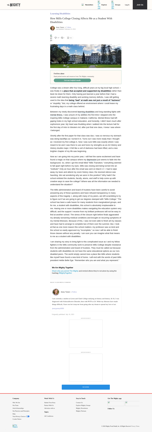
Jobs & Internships (18, 408)
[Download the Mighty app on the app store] (116, 403)
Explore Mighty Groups (83, 405)
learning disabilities (86, 112)
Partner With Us (49, 405)
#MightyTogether (65, 273)
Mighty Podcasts (81, 411)
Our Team (15, 405)
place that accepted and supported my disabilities (87, 91)
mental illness (56, 115)
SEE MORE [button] (85, 387)
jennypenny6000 (58, 308)
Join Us (140, 4)
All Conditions (48, 416)
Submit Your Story (49, 402)
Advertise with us (49, 408)
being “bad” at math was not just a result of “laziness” (95, 100)
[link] (13, 5)
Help (14, 414)
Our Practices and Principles (21, 411)
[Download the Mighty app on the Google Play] (133, 403)
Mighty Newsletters (82, 408)
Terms (137, 426)
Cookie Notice (17, 419)
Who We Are (16, 402)
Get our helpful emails (72, 80)
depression (92, 160)
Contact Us (79, 402)
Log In (127, 5)
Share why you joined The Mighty (65, 271)
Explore (104, 5)
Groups (117, 5)
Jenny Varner (60, 27)
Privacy (133, 426)
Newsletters (89, 5)
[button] (68, 27)
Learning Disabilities (60, 13)
